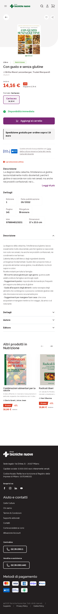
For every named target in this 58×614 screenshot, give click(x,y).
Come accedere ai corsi (13, 528)
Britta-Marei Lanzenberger (18, 72)
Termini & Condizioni (12, 513)
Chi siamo (7, 508)
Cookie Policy (38, 606)
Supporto (7, 606)
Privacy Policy (22, 606)
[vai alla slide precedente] (42, 346)
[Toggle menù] (5, 6)
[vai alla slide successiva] (51, 346)
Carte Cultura (9, 503)
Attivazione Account (12, 533)
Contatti (6, 523)
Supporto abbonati (11, 518)
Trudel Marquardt (41, 72)
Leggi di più (48, 186)
